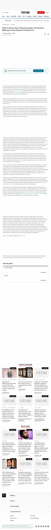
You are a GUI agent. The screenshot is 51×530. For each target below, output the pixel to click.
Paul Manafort (16, 92)
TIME (14, 33)
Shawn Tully (29, 483)
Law (35, 407)
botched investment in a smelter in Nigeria (32, 193)
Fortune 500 (13, 16)
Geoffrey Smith (6, 33)
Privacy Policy (4, 525)
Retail (20, 379)
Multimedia (46, 16)
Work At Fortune (13, 518)
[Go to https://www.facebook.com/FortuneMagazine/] (36, 526)
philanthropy (12, 379)
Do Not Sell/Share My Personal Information (23, 525)
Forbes (43, 172)
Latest (7, 16)
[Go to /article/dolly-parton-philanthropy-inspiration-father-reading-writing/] (9, 373)
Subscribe (41, 12)
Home (3, 16)
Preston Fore (39, 392)
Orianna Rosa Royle (24, 455)
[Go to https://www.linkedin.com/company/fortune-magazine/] (41, 526)
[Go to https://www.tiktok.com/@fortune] (45, 526)
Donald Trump (37, 90)
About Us (12, 515)
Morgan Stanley (9, 184)
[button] (3, 16)
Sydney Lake (6, 392)
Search (6, 12)
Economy (20, 470)
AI (18, 407)
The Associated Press (39, 420)
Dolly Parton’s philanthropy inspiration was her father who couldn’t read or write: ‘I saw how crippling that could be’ (9, 386)
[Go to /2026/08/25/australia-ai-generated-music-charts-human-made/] (25, 401)
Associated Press (17, 90)
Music (22, 407)
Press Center (32, 515)
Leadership (28, 16)
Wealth (43, 379)
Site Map (12, 520)
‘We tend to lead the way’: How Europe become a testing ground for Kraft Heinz (25, 384)
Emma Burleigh (6, 420)
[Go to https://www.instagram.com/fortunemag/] (43, 526)
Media (39, 407)
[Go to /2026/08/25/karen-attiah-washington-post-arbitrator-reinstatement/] (41, 401)
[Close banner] (45, 71)
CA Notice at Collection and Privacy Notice (11, 525)
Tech (24, 16)
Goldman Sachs (43, 182)
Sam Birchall (22, 389)
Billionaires (11, 407)
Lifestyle (35, 16)
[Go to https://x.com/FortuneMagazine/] (38, 526)
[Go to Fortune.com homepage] (25, 12)
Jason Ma (22, 483)
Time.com (22, 235)
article (6, 235)
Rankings (40, 16)
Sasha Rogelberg (40, 483)
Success (4, 379)
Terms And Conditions (34, 518)
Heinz (24, 379)
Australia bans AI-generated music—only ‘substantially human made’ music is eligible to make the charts (25, 413)
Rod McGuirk (21, 420)
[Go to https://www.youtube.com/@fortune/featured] (48, 526)
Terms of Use (30, 524)
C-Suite (4, 470)
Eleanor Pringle (7, 484)
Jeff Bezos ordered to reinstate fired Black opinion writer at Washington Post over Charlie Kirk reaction (40, 413)
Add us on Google (38, 70)
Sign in (47, 12)
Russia (13, 24)
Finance (19, 16)
